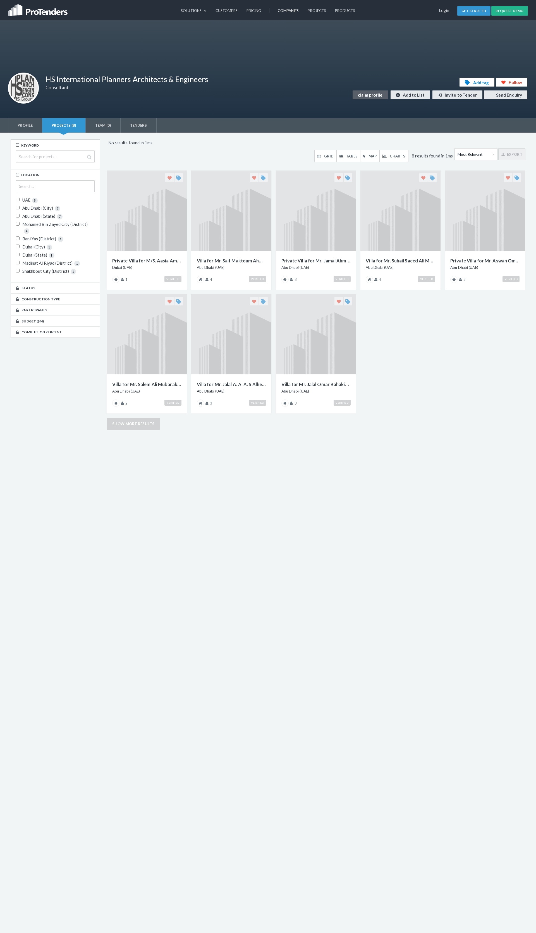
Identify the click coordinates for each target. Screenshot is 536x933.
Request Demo (510, 11)
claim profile (370, 94)
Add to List (413, 94)
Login (444, 10)
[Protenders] (38, 7)
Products (345, 10)
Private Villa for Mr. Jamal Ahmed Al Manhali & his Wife (316, 260)
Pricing (254, 10)
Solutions (191, 10)
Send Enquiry (508, 94)
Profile (25, 125)
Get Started (473, 11)
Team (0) (103, 125)
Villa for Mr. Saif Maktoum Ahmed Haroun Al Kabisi (231, 260)
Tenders (138, 125)
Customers (227, 10)
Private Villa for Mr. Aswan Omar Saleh (485, 260)
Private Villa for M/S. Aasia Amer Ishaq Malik (146, 260)
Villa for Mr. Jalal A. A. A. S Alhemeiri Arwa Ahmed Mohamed (231, 384)
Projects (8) (64, 125)
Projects (317, 10)
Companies (288, 10)
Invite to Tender (460, 94)
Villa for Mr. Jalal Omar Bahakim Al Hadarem (316, 384)
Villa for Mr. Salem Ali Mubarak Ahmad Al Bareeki (146, 384)
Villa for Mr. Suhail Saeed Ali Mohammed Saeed (400, 260)
